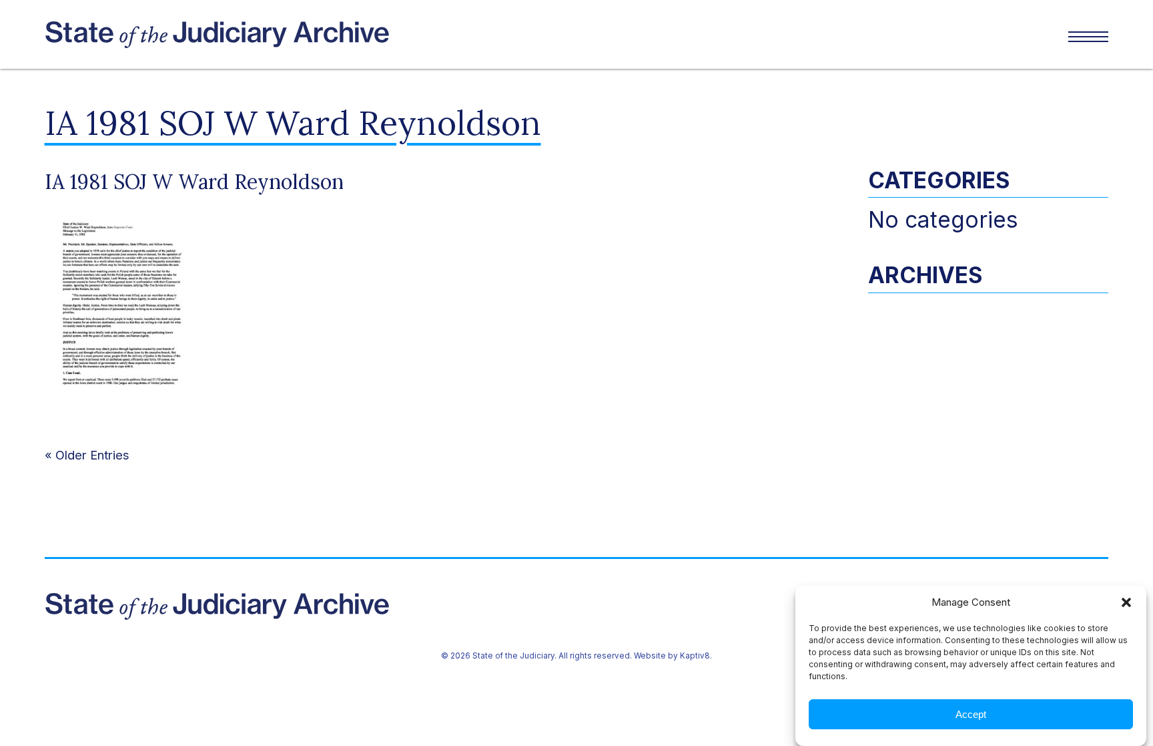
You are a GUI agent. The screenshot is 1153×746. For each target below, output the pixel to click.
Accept (970, 714)
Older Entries (92, 454)
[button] (1126, 602)
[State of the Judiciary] (310, 35)
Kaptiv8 (695, 656)
